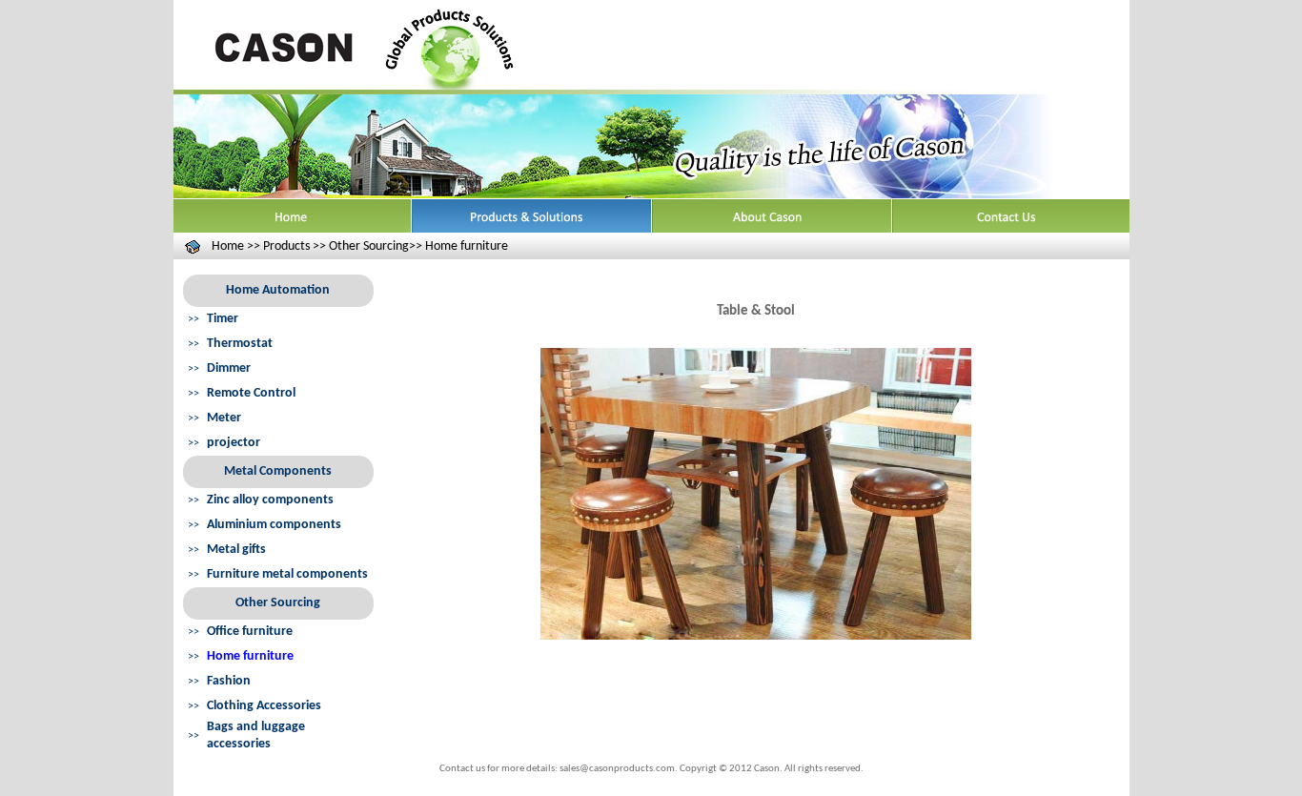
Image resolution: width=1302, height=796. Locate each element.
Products (286, 246)
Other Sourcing (277, 603)
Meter (224, 418)
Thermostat (240, 344)
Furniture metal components (287, 574)
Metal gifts (236, 549)
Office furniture (250, 631)
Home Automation (278, 290)
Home (228, 246)
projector (233, 443)
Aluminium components (274, 525)
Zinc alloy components (270, 500)
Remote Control (251, 393)
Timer (222, 319)
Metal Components (278, 471)
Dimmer (229, 368)
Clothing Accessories (264, 706)
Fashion (229, 681)
